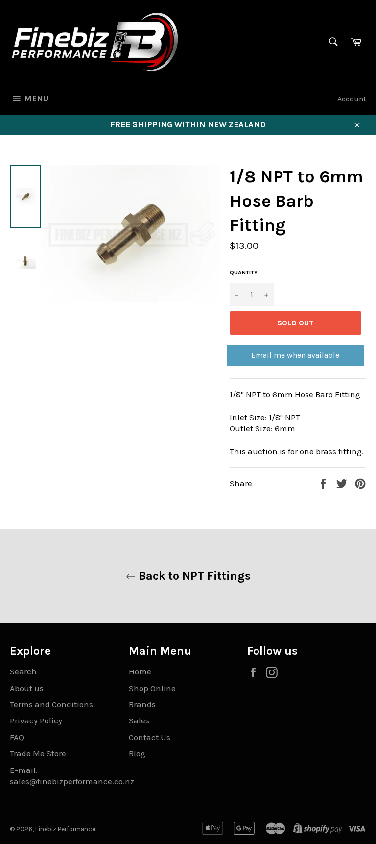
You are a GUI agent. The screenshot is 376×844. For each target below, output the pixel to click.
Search (23, 671)
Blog (137, 753)
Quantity (244, 272)
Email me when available (295, 355)
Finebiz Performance (65, 829)
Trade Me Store (38, 753)
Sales (139, 720)
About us (27, 688)
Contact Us (149, 737)
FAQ (17, 737)
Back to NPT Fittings (193, 576)
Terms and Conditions (51, 704)
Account (351, 98)
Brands (142, 704)
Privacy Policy (36, 720)
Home (140, 671)
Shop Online (152, 688)
